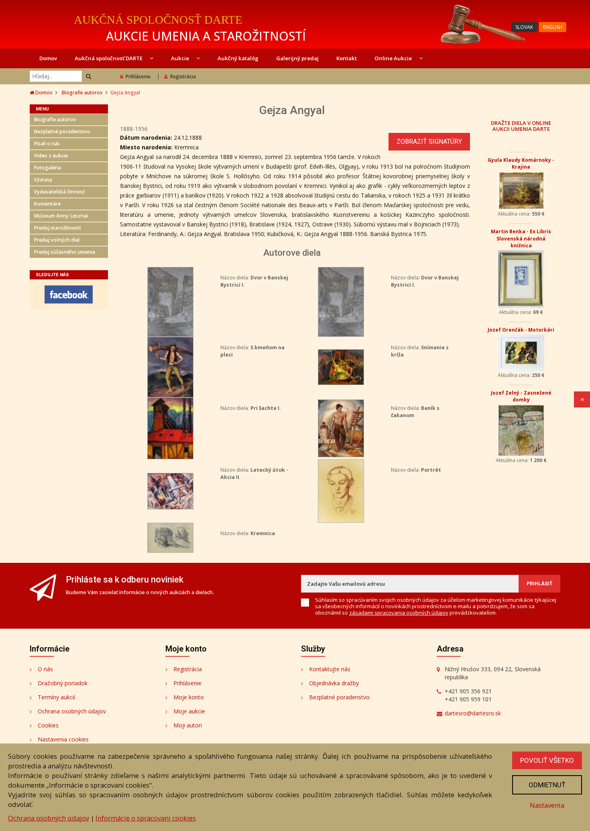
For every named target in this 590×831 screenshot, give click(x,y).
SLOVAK (524, 27)
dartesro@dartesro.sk (473, 713)
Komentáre (47, 203)
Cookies (48, 725)
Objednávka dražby (334, 683)
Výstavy (43, 179)
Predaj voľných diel (56, 239)
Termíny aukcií (56, 697)
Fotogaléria (47, 167)
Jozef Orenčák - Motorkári (521, 329)
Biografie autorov (82, 92)
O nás (45, 669)
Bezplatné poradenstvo (62, 131)
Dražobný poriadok (62, 683)
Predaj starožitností (57, 227)
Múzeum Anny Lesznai (61, 215)
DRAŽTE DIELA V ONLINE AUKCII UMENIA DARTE (521, 125)
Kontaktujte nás (329, 669)
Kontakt (346, 58)
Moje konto (188, 697)
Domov (48, 58)
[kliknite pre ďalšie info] (170, 301)
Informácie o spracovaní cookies (146, 818)
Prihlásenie (138, 76)
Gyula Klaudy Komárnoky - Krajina (521, 163)
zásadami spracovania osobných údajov (398, 612)
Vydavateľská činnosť (59, 191)
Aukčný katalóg (238, 58)
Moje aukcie (189, 711)
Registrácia (183, 76)
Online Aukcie (393, 58)
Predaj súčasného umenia (64, 251)
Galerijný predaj (297, 58)
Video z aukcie (51, 155)
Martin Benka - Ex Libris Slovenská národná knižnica (521, 238)
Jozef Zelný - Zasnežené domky (521, 396)
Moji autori (187, 725)
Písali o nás (47, 143)
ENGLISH (552, 27)
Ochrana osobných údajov (72, 711)
